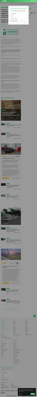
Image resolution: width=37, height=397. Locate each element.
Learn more (25, 22)
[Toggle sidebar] (1, 1)
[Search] (36, 1)
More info (20, 393)
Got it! (32, 393)
